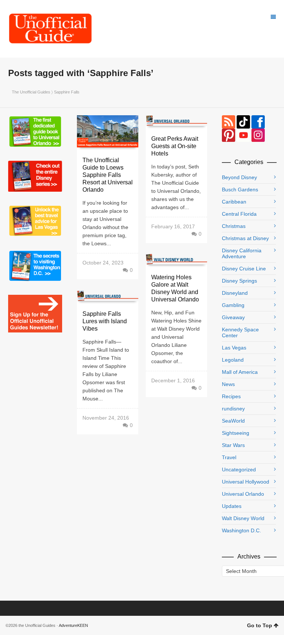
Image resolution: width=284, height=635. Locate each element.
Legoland (233, 360)
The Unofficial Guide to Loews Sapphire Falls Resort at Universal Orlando (107, 175)
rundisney (233, 409)
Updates (231, 506)
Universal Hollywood (245, 482)
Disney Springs (239, 281)
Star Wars (233, 445)
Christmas (234, 226)
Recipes (231, 396)
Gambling (233, 305)
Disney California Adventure (241, 253)
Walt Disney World (243, 518)
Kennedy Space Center (240, 332)
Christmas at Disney (245, 238)
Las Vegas (234, 348)
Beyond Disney (239, 177)
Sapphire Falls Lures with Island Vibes (104, 321)
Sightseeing (235, 433)
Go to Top (259, 625)
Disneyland (235, 293)
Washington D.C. (241, 530)
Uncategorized (239, 469)
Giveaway (233, 317)
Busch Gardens (240, 189)
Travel (229, 457)
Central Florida (239, 214)
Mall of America (240, 372)
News (228, 384)
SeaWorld (233, 421)
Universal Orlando (243, 494)
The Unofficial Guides (31, 92)
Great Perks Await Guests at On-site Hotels (174, 146)
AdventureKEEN (73, 625)
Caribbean (234, 202)
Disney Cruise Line (244, 269)
